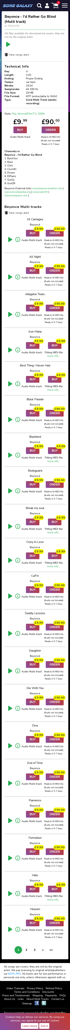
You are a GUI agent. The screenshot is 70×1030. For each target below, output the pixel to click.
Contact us (57, 999)
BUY (20, 130)
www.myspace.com (15, 195)
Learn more (29, 1026)
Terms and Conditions (27, 992)
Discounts (48, 992)
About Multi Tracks (37, 999)
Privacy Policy (35, 988)
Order (50, 130)
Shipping (37, 995)
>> (51, 950)
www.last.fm (40, 192)
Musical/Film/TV (27, 113)
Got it (44, 1026)
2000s (41, 113)
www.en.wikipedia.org (17, 192)
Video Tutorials (15, 988)
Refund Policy (54, 988)
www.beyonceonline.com (47, 188)
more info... (53, 356)
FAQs (63, 995)
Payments (51, 995)
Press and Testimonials (16, 995)
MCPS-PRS (14, 974)
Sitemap (27, 1003)
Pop (14, 113)
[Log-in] (47, 5)
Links (21, 999)
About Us (9, 999)
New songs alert (19, 55)
